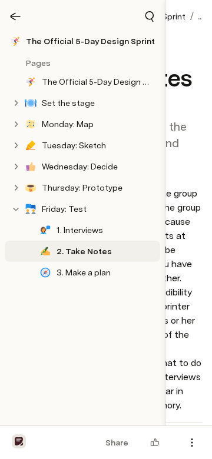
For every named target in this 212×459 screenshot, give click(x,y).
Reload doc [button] (106, 196)
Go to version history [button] (63, 302)
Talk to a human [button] (158, 302)
